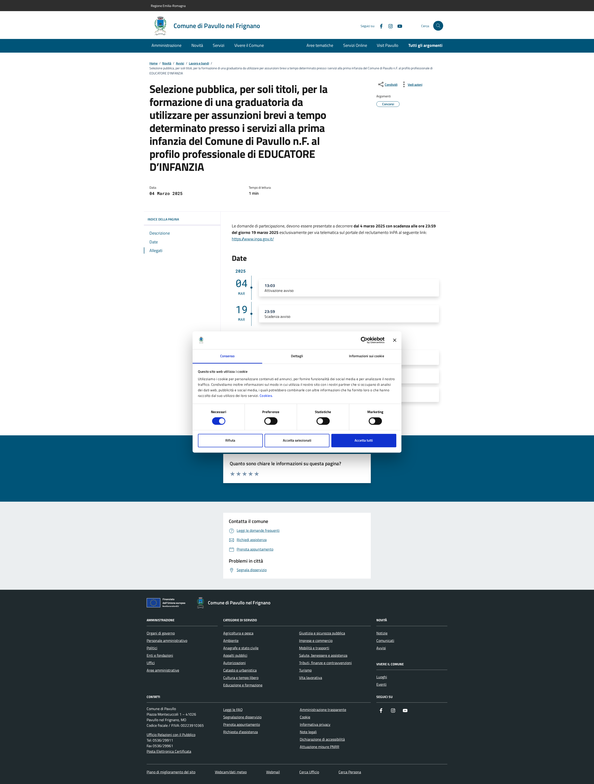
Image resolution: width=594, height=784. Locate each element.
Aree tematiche (320, 45)
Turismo (305, 670)
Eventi (381, 684)
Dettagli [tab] (297, 356)
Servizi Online (355, 45)
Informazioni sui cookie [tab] (366, 356)
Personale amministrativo (167, 640)
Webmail (273, 772)
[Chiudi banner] (394, 340)
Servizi (218, 45)
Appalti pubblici (235, 655)
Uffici (151, 663)
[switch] (271, 421)
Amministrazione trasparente (323, 709)
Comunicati (385, 640)
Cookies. (266, 395)
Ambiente (231, 640)
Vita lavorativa (310, 677)
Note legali (308, 732)
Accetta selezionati (297, 440)
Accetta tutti (364, 440)
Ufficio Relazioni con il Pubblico (171, 734)
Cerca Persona (350, 772)
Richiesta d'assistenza (240, 732)
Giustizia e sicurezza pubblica (322, 633)
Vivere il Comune (249, 45)
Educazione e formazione (242, 685)
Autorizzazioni (234, 663)
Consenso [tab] (227, 356)
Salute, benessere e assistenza (323, 655)
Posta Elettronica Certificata (169, 751)
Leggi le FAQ (233, 709)
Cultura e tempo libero (240, 677)
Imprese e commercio (316, 640)
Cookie (305, 717)
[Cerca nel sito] (438, 26)
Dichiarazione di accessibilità (322, 739)
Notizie (381, 633)
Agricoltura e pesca (238, 633)
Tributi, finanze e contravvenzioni (325, 663)
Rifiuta (230, 440)
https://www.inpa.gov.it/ (253, 239)
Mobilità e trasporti (314, 648)
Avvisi (180, 63)
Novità (197, 45)
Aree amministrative (163, 670)
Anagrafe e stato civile (240, 648)
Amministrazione (166, 45)
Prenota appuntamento (241, 724)
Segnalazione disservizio (242, 717)
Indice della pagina (163, 219)
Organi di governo (161, 633)
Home (153, 63)
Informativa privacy (315, 724)
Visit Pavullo (387, 45)
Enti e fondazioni (160, 655)
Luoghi (381, 677)
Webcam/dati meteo (231, 772)
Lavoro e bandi (199, 63)
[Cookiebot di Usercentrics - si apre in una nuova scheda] (364, 340)
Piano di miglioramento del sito (171, 772)
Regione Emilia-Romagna (168, 5)
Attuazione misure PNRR (319, 746)
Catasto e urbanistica (240, 670)
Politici (152, 648)
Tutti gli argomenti (425, 45)
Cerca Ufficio (309, 772)
